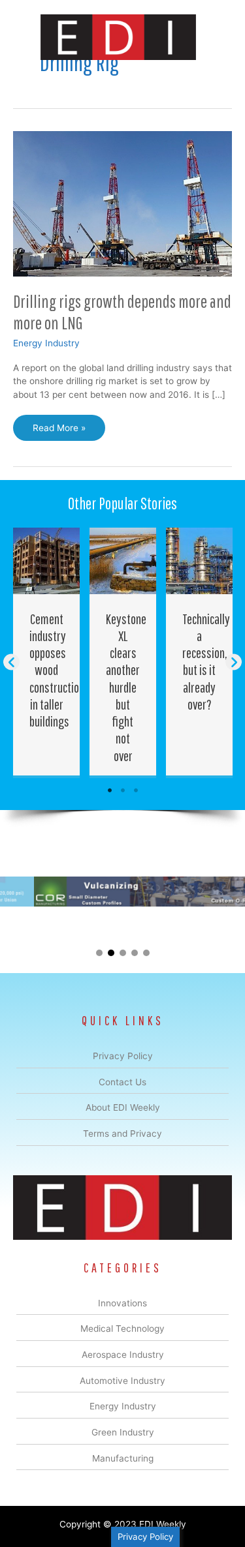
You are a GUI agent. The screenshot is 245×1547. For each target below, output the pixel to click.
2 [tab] (122, 790)
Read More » (59, 432)
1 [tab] (109, 790)
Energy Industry (46, 343)
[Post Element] (46, 651)
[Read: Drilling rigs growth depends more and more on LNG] (122, 203)
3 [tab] (135, 790)
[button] (11, 662)
